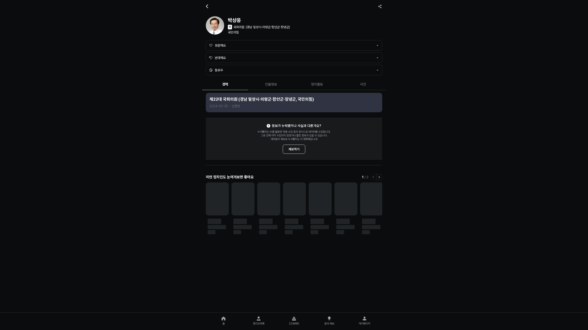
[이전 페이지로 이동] (373, 177)
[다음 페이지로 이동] (379, 177)
